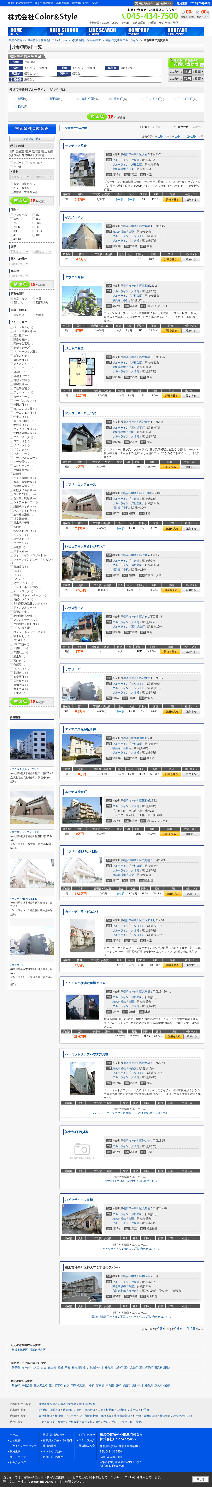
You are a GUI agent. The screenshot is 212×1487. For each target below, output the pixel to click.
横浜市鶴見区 (20, 1349)
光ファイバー (23, 583)
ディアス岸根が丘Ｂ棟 (80, 729)
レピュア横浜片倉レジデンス (85, 546)
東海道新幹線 (122, 1415)
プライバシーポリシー (23, 1445)
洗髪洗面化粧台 (24, 531)
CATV (18, 579)
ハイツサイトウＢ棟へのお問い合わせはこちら (131, 1248)
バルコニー (21, 453)
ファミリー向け (24, 429)
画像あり (18, 315)
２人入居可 (21, 363)
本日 (38, 298)
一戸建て (18, 166)
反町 (131, 432)
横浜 (22, 106)
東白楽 (133, 1068)
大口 (36, 1367)
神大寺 (146, 421)
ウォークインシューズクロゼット (32, 561)
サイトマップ (18, 1457)
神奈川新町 (78, 1367)
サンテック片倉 (76, 145)
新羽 (22, 99)
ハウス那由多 (74, 608)
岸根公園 (90, 99)
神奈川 (109, 1367)
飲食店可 (20, 676)
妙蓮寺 (127, 1385)
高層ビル (20, 672)
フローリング (23, 437)
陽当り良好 (21, 339)
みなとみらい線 (182, 1415)
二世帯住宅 (21, 388)
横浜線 (116, 300)
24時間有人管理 (24, 615)
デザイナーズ (23, 347)
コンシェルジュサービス (30, 632)
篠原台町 (89, 1409)
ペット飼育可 (23, 327)
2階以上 (19, 640)
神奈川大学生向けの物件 (57, 1440)
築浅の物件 (49, 1445)
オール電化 (21, 461)
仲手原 (145, 1409)
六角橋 (146, 226)
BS (17, 575)
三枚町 (146, 285)
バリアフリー (23, 368)
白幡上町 (54, 1409)
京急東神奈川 (95, 1367)
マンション (35, 162)
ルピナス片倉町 (76, 792)
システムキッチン (26, 502)
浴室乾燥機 (21, 518)
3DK (16, 231)
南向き (19, 660)
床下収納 (20, 551)
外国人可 (20, 404)
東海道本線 (150, 1415)
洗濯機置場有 (23, 486)
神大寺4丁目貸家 (76, 1132)
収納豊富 (20, 566)
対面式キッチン (24, 506)
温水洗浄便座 (23, 522)
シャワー (20, 534)
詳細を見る (172, 199)
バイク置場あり (24, 478)
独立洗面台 (21, 539)
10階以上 (20, 648)
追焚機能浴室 (23, 514)
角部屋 (19, 664)
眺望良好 (20, 384)
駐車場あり (21, 636)
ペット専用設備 (24, 331)
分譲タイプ (21, 376)
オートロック (23, 591)
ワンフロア (21, 668)
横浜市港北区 (131, 738)
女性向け (20, 425)
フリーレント (23, 392)
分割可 (19, 372)
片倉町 (120, 99)
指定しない (20, 298)
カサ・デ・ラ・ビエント (82, 911)
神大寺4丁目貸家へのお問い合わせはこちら (131, 1180)
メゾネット (21, 445)
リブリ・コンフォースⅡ (82, 484)
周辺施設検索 (87, 1445)
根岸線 (137, 1415)
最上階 (19, 656)
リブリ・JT (73, 669)
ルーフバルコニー (26, 457)
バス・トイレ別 (24, 510)
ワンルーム (20, 214)
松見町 (110, 1409)
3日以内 (18, 302)
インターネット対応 (27, 587)
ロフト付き (21, 441)
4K (15, 235)
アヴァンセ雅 (74, 277)
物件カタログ (18, 1462)
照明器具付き (23, 469)
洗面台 (19, 526)
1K (37, 214)
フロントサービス (26, 619)
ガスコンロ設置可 (26, 408)
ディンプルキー (24, 607)
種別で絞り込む (32, 138)
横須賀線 (165, 1415)
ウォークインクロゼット (30, 555)
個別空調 (20, 685)
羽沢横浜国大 (162, 1367)
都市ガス (20, 688)
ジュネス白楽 (74, 348)
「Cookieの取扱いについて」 (42, 1481)
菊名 (79, 1409)
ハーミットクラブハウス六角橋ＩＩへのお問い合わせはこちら (131, 1113)
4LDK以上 (19, 239)
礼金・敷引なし (22, 188)
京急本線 (106, 1415)
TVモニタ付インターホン (30, 595)
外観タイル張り (24, 490)
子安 (67, 1367)
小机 (126, 300)
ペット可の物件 (52, 1451)
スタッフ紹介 (87, 1440)
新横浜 (56, 99)
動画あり (41, 315)
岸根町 (143, 738)
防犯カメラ (21, 611)
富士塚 (134, 1409)
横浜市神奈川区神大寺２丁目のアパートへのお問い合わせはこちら (130, 1316)
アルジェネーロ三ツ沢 (80, 413)
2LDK (16, 227)
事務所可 (20, 359)
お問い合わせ (87, 1434)
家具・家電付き (24, 481)
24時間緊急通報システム (30, 603)
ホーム (14, 1434)
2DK (38, 222)
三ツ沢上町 (154, 99)
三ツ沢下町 (187, 99)
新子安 (16, 1367)
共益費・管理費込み (25, 192)
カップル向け (23, 421)
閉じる (201, 1479)
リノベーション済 (26, 351)
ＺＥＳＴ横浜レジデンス (25, 769)
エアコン (20, 543)
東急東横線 (119, 168)
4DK (38, 235)
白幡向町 (122, 1409)
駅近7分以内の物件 (54, 1434)
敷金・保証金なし (24, 183)
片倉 (144, 154)
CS (17, 570)
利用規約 (15, 1451)
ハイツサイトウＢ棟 (79, 1199)
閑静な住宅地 (23, 343)
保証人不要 (21, 355)
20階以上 (20, 652)
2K (15, 222)
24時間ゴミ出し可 (26, 623)
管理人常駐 (21, 380)
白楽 (131, 168)
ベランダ (20, 449)
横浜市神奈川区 (132, 154)
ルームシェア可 (24, 412)
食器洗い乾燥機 (24, 498)
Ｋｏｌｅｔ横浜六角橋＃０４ (85, 983)
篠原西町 (68, 1409)
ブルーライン (120, 160)
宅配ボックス (23, 599)
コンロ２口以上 (24, 494)
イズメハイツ (74, 217)
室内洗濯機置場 (24, 433)
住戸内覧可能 (23, 627)
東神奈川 (134, 1290)
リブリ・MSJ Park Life (81, 851)
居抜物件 (20, 680)
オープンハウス (24, 400)
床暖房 (19, 547)
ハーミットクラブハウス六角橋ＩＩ (90, 1054)
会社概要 (15, 1440)
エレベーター (23, 465)
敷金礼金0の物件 (53, 1457)
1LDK (39, 218)
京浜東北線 (119, 1290)
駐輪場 (19, 473)
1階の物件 (21, 644)
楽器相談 (20, 335)
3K (37, 227)
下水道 (19, 693)
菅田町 (146, 493)
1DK (16, 218)
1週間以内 (42, 302)
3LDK (39, 231)
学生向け (20, 416)
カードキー (21, 396)
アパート (18, 162)
